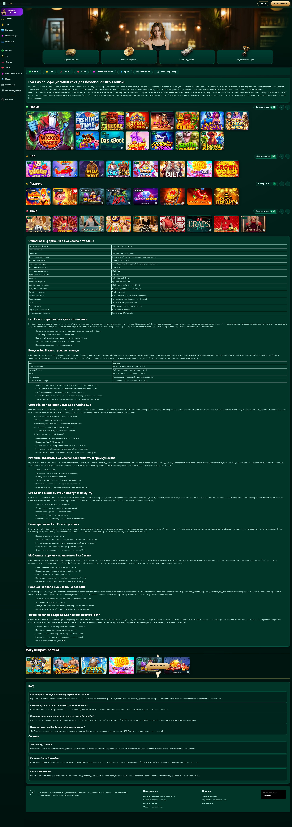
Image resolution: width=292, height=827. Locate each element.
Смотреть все (265, 107)
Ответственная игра (153, 807)
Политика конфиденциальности (159, 796)
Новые (35, 72)
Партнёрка (207, 803)
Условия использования (154, 800)
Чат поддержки (210, 796)
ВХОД (263, 3)
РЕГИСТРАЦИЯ (280, 3)
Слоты (67, 72)
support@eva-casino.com (214, 800)
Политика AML (150, 803)
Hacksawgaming (168, 72)
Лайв (83, 72)
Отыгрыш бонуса (105, 72)
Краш (126, 72)
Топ (51, 72)
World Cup (145, 72)
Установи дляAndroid (269, 794)
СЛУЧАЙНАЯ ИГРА (158, 666)
